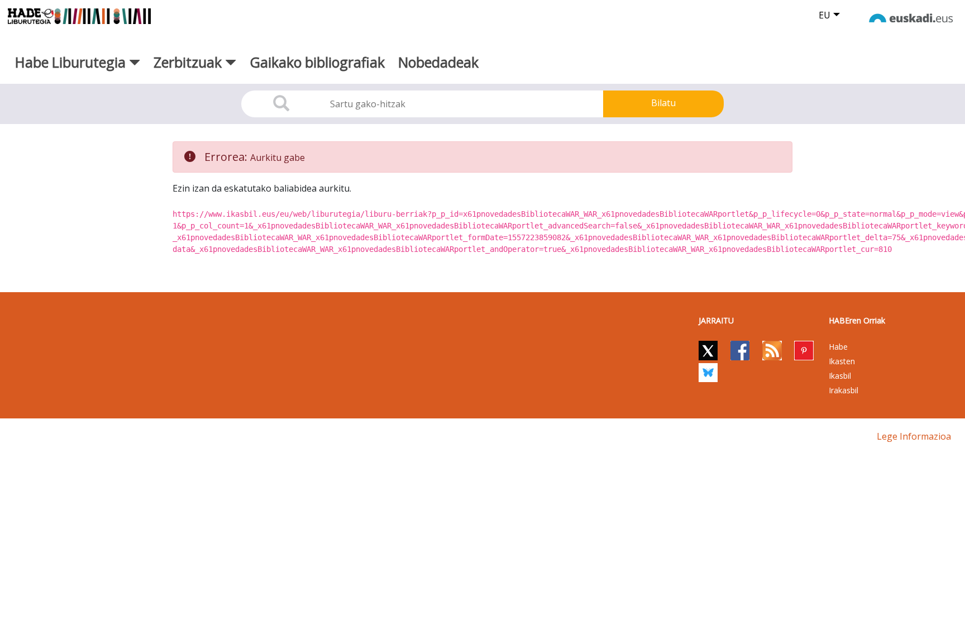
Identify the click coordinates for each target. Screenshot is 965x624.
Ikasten (842, 361)
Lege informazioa (914, 436)
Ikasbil (840, 375)
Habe (838, 346)
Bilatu (663, 103)
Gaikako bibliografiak (317, 62)
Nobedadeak (438, 62)
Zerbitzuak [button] (189, 62)
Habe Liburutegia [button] (72, 62)
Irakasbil (843, 390)
